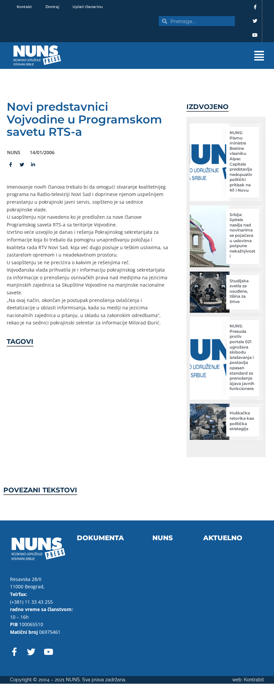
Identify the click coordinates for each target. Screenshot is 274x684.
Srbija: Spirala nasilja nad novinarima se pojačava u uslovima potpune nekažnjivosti (242, 235)
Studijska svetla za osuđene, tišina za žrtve (239, 291)
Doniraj (52, 6)
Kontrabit (254, 679)
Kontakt (24, 6)
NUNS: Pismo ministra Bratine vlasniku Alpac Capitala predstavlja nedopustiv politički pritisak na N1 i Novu (241, 161)
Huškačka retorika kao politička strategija (242, 420)
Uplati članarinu (88, 6)
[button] (174, 55)
